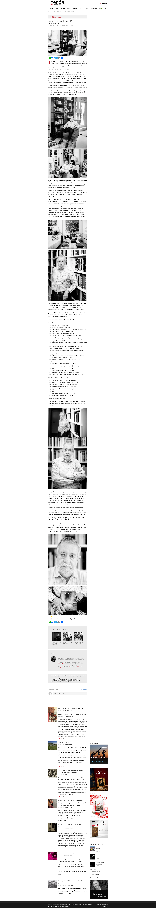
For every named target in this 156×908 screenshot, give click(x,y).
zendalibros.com (69, 716)
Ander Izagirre (68, 744)
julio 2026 (94, 874)
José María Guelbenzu (68, 25)
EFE (66, 774)
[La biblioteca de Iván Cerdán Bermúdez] (79, 636)
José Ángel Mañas (69, 885)
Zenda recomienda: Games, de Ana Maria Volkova (72, 853)
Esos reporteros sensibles (101, 855)
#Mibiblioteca (59, 11)
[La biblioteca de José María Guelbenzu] (67, 43)
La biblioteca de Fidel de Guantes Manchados (56, 643)
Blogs (81, 8)
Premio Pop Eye (105, 904)
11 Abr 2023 (50, 25)
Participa (86, 904)
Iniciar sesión (84, 689)
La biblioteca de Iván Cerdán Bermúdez (78, 643)
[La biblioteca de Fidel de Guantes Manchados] (56, 636)
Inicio (49, 11)
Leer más (60, 738)
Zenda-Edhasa (94, 8)
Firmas (51, 8)
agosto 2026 (94, 871)
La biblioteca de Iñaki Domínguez (67, 643)
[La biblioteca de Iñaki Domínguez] (67, 636)
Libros (68, 8)
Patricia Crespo (69, 829)
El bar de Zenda (99, 850)
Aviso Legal (70, 904)
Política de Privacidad (77, 904)
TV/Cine (86, 8)
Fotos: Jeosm (61, 25)
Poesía (57, 8)
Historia (63, 8)
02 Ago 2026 (98, 851)
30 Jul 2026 (98, 858)
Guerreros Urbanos (61, 663)
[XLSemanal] (104, 3)
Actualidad (75, 8)
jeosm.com (70, 666)
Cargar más (67, 898)
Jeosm (55, 25)
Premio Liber (99, 904)
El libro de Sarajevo (100, 862)
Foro (100, 8)
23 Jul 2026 (98, 865)
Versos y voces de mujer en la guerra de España (72, 714)
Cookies (82, 904)
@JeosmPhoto (78, 666)
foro (54, 676)
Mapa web (90, 904)
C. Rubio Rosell (69, 710)
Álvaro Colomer (68, 807)
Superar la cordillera (64, 742)
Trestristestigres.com (64, 904)
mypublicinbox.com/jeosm (63, 667)
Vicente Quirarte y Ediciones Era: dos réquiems (71, 708)
